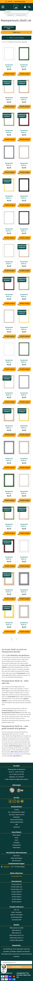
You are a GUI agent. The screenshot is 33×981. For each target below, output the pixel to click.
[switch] (3, 972)
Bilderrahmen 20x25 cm (17, 752)
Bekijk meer (16, 32)
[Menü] (3, 7)
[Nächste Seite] (21, 639)
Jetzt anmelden (16, 967)
